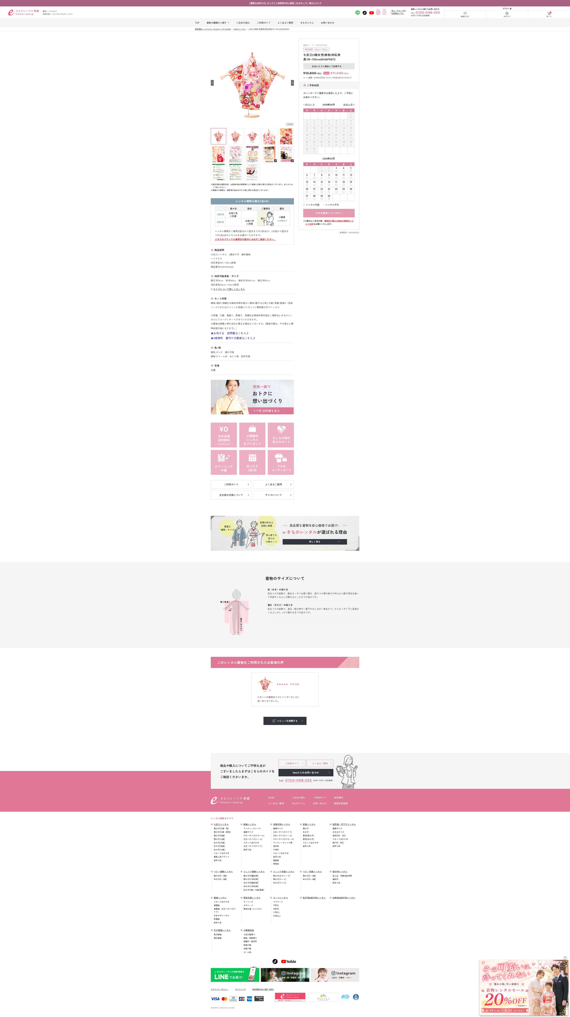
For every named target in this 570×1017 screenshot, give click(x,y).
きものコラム (298, 803)
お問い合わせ (320, 803)
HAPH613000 (354, 232)
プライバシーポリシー (220, 989)
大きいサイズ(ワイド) (252, 846)
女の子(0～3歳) (309, 879)
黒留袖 (217, 905)
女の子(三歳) (219, 842)
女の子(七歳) (219, 849)
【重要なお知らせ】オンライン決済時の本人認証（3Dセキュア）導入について (285, 2)
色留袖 (217, 919)
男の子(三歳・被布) (222, 832)
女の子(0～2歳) (220, 879)
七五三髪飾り (249, 934)
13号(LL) (276, 915)
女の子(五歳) (219, 846)
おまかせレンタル (221, 915)
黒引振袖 (217, 938)
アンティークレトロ (252, 828)
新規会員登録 (341, 803)
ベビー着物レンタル (223, 871)
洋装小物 (247, 948)
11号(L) (276, 912)
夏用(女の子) (308, 839)
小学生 (276, 849)
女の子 (306, 832)
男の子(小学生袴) (250, 879)
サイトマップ (240, 989)
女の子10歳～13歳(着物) (253, 889)
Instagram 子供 (384, 12)
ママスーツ (278, 901)
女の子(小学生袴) (250, 886)
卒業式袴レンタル (281, 824)
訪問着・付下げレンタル (344, 824)
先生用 (276, 846)
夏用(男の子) (308, 835)
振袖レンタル (249, 824)
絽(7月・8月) (338, 842)
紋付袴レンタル (339, 871)
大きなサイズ (338, 832)
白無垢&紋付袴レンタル (343, 897)
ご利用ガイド (320, 797)
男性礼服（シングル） (253, 908)
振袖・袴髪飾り (250, 938)
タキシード (248, 905)
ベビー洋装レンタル (312, 871)
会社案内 (338, 797)
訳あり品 (217, 860)
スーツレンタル (280, 897)
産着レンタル (309, 824)
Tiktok (364, 12)
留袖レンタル (220, 897)
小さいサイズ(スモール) (253, 835)
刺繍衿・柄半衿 (250, 941)
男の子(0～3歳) (309, 875)
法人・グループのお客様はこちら (398, 12)
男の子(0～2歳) (220, 875)
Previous (212, 83)
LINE (357, 12)
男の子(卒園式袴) (250, 875)
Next (292, 83)
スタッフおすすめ (221, 853)
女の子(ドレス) (279, 882)
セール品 (247, 952)
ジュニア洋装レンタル (283, 871)
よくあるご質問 (276, 803)
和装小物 (247, 945)
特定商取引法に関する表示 (263, 989)
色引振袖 (217, 934)
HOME (271, 797)
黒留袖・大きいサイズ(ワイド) (225, 910)
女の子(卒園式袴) (250, 882)
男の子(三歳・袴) (221, 828)
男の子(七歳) (219, 839)
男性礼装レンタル (251, 897)
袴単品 (276, 863)
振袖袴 (276, 860)
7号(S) (276, 905)
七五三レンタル (221, 824)
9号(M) (276, 908)
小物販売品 (248, 930)
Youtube (371, 12)
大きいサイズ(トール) (252, 839)
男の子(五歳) (219, 835)
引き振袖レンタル (222, 930)
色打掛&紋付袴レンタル (314, 897)
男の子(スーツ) (279, 879)
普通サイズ (248, 832)
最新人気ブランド (221, 856)
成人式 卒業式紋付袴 (342, 875)
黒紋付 (335, 879)
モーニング (248, 901)
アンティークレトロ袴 (282, 842)
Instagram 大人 (378, 12)
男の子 (306, 828)
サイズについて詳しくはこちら (229, 289)
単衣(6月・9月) (339, 835)
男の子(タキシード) (281, 875)
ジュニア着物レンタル (254, 871)
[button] (565, 957)
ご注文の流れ (298, 797)
